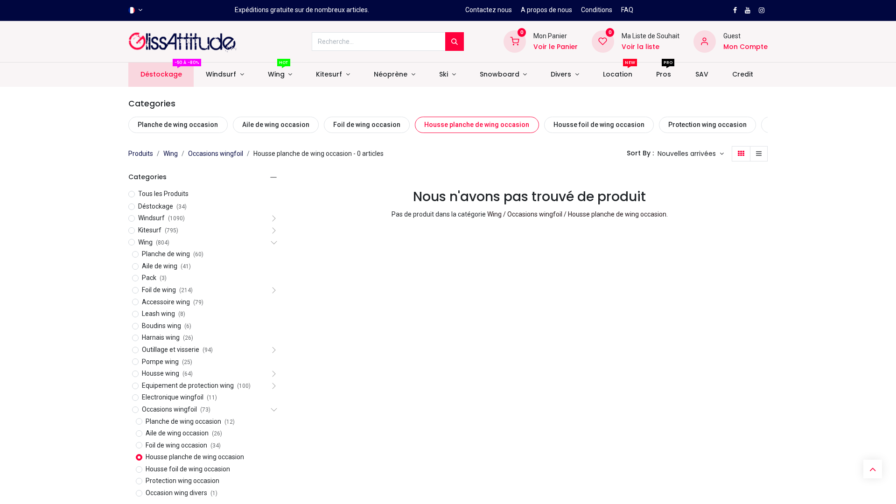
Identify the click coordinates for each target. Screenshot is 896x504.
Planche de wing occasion (178, 124)
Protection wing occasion (707, 124)
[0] (515, 41)
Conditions (596, 10)
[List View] (759, 154)
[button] (690, 154)
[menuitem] (161, 75)
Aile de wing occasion (275, 124)
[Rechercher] (454, 41)
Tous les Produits (163, 193)
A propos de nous (546, 10)
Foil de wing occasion (366, 124)
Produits (140, 153)
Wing (170, 153)
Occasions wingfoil (215, 153)
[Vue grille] (741, 154)
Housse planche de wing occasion (476, 124)
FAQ (627, 10)
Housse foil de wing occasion (598, 124)
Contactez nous (488, 10)
